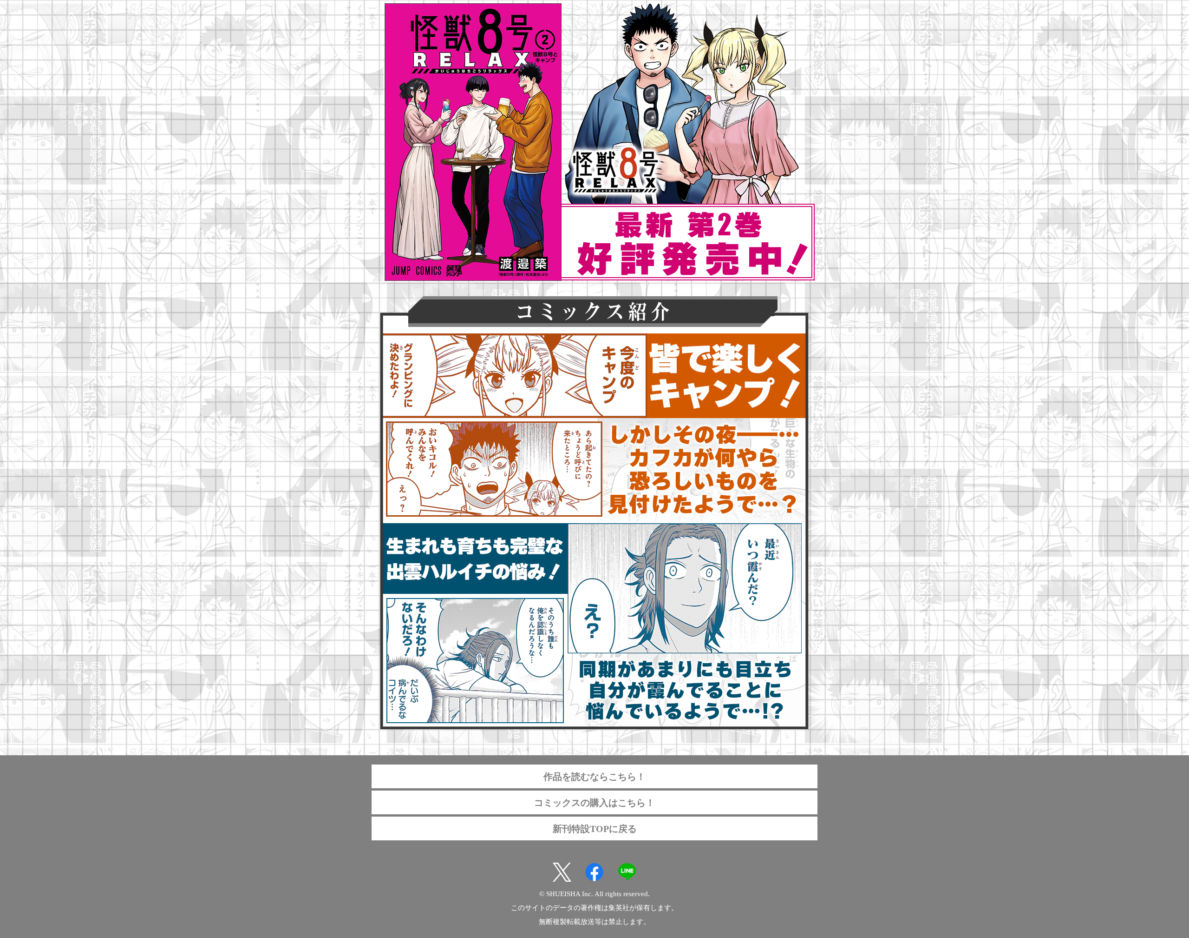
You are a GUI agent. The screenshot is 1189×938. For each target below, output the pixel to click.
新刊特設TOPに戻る (595, 829)
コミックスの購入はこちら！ (594, 803)
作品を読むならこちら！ (594, 777)
